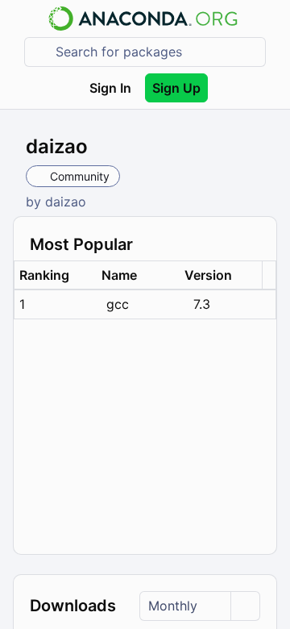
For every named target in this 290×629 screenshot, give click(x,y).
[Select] (244, 606)
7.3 (201, 304)
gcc (117, 304)
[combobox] (156, 52)
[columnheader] (55, 275)
